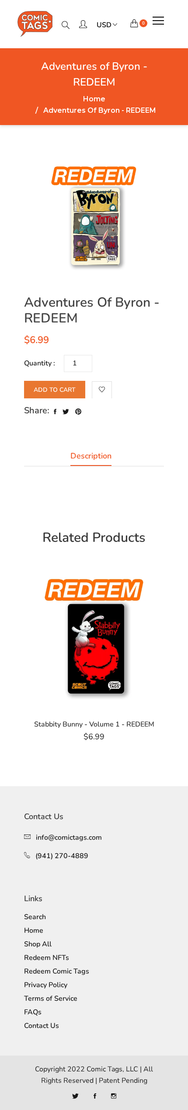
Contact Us (41, 1025)
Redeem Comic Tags (56, 971)
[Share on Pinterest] (78, 412)
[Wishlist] (102, 390)
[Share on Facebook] (55, 412)
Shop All (38, 944)
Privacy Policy (45, 984)
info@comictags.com (69, 837)
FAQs (33, 1012)
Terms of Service (50, 998)
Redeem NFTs (46, 957)
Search (35, 916)
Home (94, 99)
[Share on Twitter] (66, 412)
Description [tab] (90, 456)
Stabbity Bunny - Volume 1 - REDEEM (94, 724)
